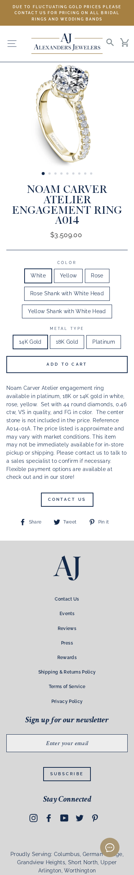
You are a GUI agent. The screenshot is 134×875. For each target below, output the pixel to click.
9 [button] (92, 174)
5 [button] (68, 174)
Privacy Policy (67, 701)
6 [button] (74, 174)
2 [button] (50, 174)
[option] (67, 13)
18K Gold (67, 342)
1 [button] (43, 174)
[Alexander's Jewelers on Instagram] (33, 818)
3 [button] (56, 174)
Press (67, 643)
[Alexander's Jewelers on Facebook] (49, 818)
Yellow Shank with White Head (67, 311)
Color (66, 262)
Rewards (67, 657)
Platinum (103, 342)
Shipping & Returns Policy (67, 672)
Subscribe (67, 773)
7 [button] (80, 174)
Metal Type (67, 328)
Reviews (67, 628)
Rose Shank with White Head (67, 293)
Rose (97, 276)
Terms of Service (67, 686)
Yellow (68, 276)
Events (67, 613)
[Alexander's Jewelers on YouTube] (64, 818)
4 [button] (62, 174)
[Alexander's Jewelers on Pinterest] (95, 818)
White (38, 276)
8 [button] (86, 174)
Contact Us (67, 499)
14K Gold (30, 342)
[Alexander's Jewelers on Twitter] (80, 818)
